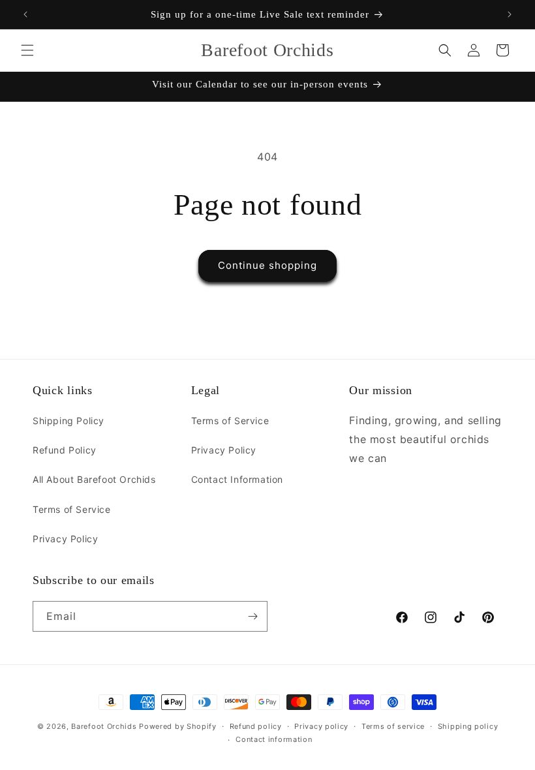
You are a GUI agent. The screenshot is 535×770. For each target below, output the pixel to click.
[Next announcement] (509, 14)
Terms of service (393, 726)
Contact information (274, 739)
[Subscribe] (252, 616)
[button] (27, 50)
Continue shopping (267, 265)
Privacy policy (321, 726)
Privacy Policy (65, 538)
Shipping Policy (68, 420)
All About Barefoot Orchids (94, 479)
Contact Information (237, 479)
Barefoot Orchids (103, 726)
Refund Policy (65, 449)
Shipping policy (468, 726)
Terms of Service (72, 509)
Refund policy (256, 726)
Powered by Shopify (178, 726)
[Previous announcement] (25, 14)
